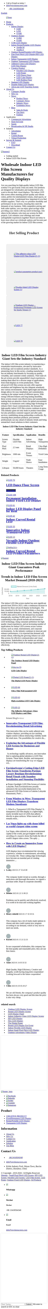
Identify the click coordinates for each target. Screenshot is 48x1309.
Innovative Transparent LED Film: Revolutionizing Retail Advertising (24, 724)
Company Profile (18, 91)
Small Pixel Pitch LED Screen (21, 1175)
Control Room (17, 135)
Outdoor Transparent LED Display (25, 61)
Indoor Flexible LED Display (20, 1028)
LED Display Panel (16, 1014)
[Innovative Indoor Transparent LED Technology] (10, 526)
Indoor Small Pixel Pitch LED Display (23, 1030)
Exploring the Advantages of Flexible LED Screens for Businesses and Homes (25, 746)
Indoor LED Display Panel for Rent (23, 510)
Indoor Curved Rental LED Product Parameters (23, 552)
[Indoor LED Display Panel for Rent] (10, 505)
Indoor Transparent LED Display (24, 59)
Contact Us (10, 147)
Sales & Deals (22, 110)
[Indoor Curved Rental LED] (10, 516)
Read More (10, 490)
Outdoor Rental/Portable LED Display (26, 52)
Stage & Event (17, 122)
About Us (10, 89)
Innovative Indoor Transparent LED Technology (18, 532)
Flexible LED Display (25, 71)
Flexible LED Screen (16, 1178)
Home (8, 22)
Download (15, 145)
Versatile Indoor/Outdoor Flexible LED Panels (23, 541)
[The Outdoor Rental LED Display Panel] (26, 657)
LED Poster (21, 73)
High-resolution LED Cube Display (25, 701)
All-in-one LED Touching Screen (24, 87)
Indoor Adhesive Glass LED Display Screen (26, 1016)
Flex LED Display (15, 1021)
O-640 (19, 33)
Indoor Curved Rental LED (20, 520)
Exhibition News (23, 105)
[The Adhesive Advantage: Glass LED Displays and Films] (15, 707)
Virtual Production (18, 138)
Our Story (20, 112)
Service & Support (13, 140)
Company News (23, 101)
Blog (13, 108)
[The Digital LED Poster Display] (22, 677)
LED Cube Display (24, 77)
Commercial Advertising (21, 119)
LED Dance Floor (23, 75)
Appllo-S (20, 50)
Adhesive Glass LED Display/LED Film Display (23, 65)
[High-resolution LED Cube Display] (15, 697)
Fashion (19, 115)
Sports (13, 124)
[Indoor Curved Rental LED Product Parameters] (11, 548)
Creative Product (18, 68)
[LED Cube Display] (16, 667)
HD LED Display (15, 1018)
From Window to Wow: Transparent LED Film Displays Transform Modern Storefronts (25, 801)
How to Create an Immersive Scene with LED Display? (24, 844)
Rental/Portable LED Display (18, 1121)
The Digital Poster (15, 1023)
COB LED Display (19, 43)
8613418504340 (16, 1157)
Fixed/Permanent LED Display (18, 1118)
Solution (9, 1143)
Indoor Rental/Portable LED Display (26, 45)
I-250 (18, 31)
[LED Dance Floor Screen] (10, 480)
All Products (36, 1180)
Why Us (14, 94)
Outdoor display (17, 36)
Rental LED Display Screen (19, 1011)
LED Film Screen (33, 1178)
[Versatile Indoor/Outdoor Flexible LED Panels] (10, 537)
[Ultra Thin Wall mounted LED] (15, 687)
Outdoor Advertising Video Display (22, 1032)
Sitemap (4, 1175)
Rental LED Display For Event (20, 1025)
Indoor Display (17, 26)
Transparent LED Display (16, 1123)
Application (11, 1141)
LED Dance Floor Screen (22, 485)
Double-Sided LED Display (22, 84)
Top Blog (10, 1146)
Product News (22, 98)
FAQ (13, 142)
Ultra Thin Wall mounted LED (24, 691)
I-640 (18, 29)
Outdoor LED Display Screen (20, 1009)
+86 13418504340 (16, 9)
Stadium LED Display (20, 82)
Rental (14, 133)
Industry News (22, 103)
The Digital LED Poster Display (24, 681)
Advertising (16, 131)
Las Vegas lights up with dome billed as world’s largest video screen (25, 825)
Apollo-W (20, 47)
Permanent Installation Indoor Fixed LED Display (23, 499)
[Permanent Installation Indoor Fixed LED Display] (11, 495)
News (13, 96)
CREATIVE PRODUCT (16, 1116)
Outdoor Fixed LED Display (18, 1180)
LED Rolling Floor (24, 80)
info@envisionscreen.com (16, 5)
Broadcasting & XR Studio (22, 126)
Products (9, 24)
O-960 (19, 38)
